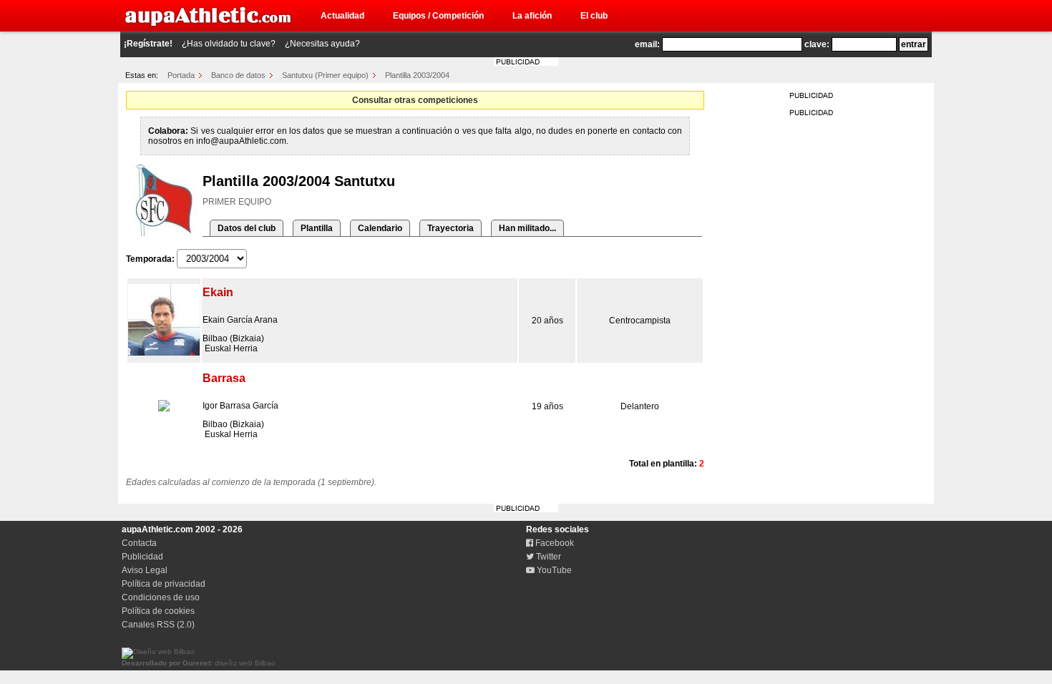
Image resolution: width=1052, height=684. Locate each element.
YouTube (553, 570)
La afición (532, 16)
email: (647, 44)
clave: (816, 44)
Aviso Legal (144, 570)
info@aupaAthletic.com (241, 141)
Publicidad (142, 557)
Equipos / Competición (438, 16)
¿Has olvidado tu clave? (229, 44)
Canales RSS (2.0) (158, 625)
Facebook (553, 543)
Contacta (139, 543)
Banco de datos (238, 75)
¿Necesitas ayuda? (322, 44)
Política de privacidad (163, 584)
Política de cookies (158, 611)
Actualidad (342, 16)
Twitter (547, 557)
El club (594, 16)
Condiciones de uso (161, 597)
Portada (181, 75)
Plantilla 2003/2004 (417, 75)
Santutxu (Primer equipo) (325, 75)
